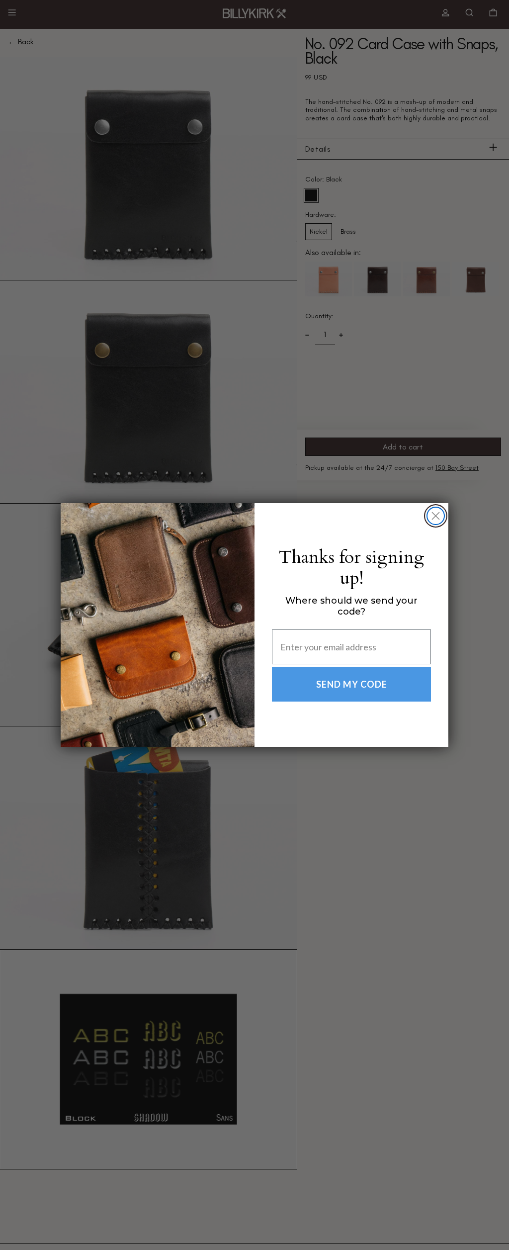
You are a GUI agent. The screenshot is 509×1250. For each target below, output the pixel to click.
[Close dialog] (435, 516)
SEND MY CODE (351, 684)
